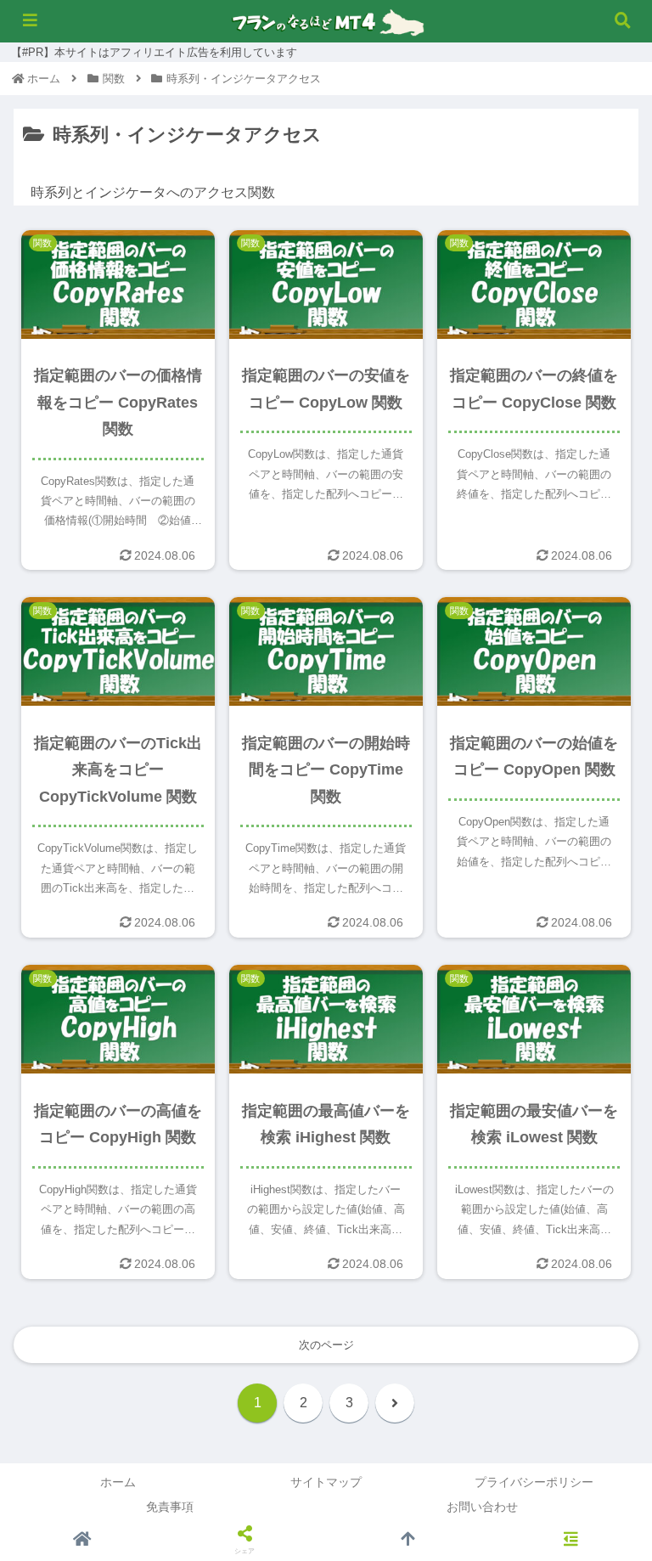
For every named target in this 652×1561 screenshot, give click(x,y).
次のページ (326, 1344)
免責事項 (170, 1506)
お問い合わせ (482, 1506)
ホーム (118, 1482)
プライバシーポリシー (534, 1482)
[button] (602, 1259)
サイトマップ (326, 1482)
